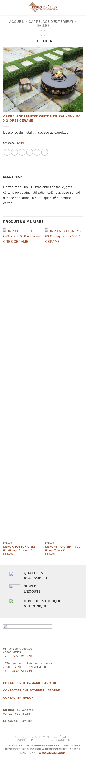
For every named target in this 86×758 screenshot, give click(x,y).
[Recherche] (81, 7)
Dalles (43, 25)
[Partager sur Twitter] (22, 152)
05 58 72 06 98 (22, 656)
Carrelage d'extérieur (51, 21)
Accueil (16, 21)
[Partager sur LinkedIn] (44, 152)
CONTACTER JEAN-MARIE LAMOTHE (30, 683)
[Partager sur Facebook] (14, 152)
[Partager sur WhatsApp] (7, 152)
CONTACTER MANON (18, 697)
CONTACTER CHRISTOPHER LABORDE (31, 690)
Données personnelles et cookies (43, 739)
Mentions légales (56, 737)
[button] (5, 7)
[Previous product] (43, 33)
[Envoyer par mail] (29, 152)
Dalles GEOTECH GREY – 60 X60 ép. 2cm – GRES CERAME (20, 550)
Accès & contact (27, 737)
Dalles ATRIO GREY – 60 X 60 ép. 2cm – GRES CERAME (63, 550)
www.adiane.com (52, 753)
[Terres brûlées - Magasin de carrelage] (43, 7)
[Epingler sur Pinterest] (37, 152)
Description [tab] (12, 176)
